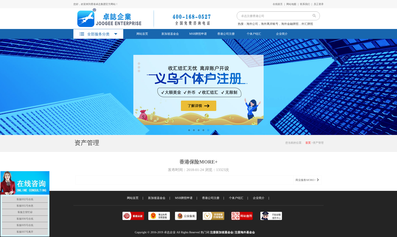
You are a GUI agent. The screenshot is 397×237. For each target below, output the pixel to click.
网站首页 (142, 33)
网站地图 (291, 4)
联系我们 (305, 4)
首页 (308, 142)
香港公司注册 (226, 33)
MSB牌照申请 (198, 33)
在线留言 (278, 4)
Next (390, 87)
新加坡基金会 (170, 33)
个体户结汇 (254, 33)
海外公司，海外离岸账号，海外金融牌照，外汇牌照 (279, 23)
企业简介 (282, 33)
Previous (7, 87)
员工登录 (319, 4)
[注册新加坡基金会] (142, 17)
